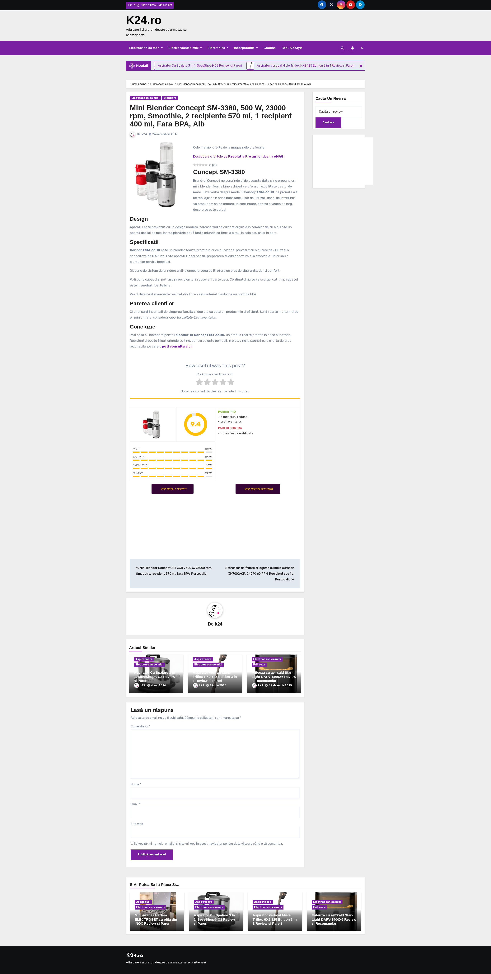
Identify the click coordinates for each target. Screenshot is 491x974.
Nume (136, 784)
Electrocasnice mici (183, 48)
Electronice (217, 48)
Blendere (170, 98)
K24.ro (144, 20)
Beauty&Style (292, 48)
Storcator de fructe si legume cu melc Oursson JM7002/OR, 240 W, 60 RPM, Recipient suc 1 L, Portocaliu (259, 573)
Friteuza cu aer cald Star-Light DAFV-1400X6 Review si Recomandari (274, 677)
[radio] (199, 382)
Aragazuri (143, 902)
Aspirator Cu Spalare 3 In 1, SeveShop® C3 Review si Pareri (154, 677)
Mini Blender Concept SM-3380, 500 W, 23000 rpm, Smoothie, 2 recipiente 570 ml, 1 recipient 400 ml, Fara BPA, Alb (211, 116)
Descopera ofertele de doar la (238, 156)
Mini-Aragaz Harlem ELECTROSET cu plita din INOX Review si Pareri (156, 919)
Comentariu (140, 726)
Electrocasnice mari (144, 48)
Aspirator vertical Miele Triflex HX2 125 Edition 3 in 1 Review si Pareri (215, 677)
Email (135, 804)
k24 (144, 134)
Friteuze (259, 664)
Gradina (270, 48)
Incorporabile (244, 48)
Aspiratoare (143, 659)
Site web (137, 824)
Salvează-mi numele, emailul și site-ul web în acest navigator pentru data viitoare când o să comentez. (208, 843)
